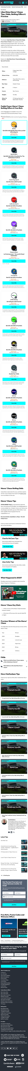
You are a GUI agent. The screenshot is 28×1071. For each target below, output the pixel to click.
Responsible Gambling (5, 983)
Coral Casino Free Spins (6, 998)
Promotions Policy (4, 980)
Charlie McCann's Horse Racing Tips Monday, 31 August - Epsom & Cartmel (9, 869)
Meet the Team (4, 987)
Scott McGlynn (7, 21)
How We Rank (4, 974)
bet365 (14, 468)
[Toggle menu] (1, 2)
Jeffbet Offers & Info (14, 448)
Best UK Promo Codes (5, 1026)
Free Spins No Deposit (5, 1023)
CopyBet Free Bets (5, 1017)
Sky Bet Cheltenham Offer (17, 7)
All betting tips (6, 875)
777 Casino (3, 1004)
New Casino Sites (4, 993)
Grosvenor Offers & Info (14, 376)
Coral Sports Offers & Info (14, 280)
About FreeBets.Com (5, 970)
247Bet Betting (14, 299)
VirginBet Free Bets (5, 1011)
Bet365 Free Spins (5, 996)
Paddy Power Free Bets (6, 1013)
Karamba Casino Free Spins (7, 1002)
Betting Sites (3, 1006)
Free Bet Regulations (5, 984)
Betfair (14, 128)
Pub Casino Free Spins (5, 999)
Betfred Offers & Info (14, 400)
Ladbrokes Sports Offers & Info (14, 208)
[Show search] (20, 3)
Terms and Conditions (5, 975)
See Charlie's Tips (7, 546)
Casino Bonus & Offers (5, 990)
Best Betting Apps (4, 1008)
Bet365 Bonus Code (5, 1010)
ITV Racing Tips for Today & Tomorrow (9, 852)
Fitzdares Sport (14, 252)
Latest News (3, 986)
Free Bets (3, 1021)
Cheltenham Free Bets (6, 7)
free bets (7, 111)
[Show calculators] (23, 3)
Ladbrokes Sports (14, 204)
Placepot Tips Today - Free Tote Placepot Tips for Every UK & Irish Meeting (9, 864)
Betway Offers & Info (14, 424)
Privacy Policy (4, 978)
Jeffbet (14, 444)
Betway (14, 420)
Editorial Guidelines (5, 977)
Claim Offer (14, 137)
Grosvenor (14, 372)
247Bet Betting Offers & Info (14, 304)
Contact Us (3, 972)
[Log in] (26, 3)
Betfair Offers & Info (14, 134)
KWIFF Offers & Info (14, 232)
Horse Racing (3, 9)
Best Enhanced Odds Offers (7, 1025)
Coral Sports (14, 275)
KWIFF (14, 228)
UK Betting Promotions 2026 (7, 1029)
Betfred (14, 395)
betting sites (23, 493)
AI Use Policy (3, 981)
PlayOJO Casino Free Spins (6, 1001)
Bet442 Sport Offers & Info (14, 160)
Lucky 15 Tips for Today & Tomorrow (8, 857)
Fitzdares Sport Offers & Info (14, 258)
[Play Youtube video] (14, 593)
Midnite (14, 323)
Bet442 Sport (14, 154)
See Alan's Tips (7, 570)
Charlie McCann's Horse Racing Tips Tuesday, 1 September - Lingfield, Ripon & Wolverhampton (9, 848)
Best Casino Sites (4, 992)
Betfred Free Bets (5, 1014)
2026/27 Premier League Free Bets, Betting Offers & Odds (13, 1031)
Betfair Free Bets (4, 1019)
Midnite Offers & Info (14, 328)
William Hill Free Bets (5, 1016)
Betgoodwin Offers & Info (14, 352)
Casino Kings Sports (14, 179)
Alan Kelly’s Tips (4, 840)
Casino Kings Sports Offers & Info (14, 184)
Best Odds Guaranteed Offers (7, 1028)
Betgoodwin (14, 347)
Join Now (14, 904)
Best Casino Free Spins (6, 995)
